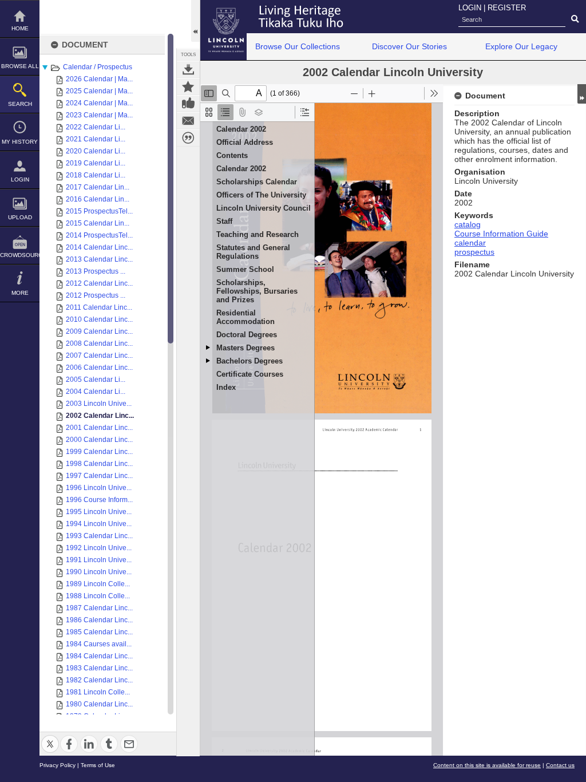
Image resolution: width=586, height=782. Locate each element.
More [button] (20, 293)
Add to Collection (188, 86)
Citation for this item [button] (188, 138)
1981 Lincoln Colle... (98, 692)
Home (20, 28)
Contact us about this (188, 120)
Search (20, 104)
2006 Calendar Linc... (99, 368)
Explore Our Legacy (521, 46)
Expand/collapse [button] (581, 94)
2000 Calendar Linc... (99, 440)
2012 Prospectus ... (95, 295)
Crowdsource (19, 255)
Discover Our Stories (409, 46)
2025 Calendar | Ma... (99, 91)
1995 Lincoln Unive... (99, 512)
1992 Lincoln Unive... (99, 548)
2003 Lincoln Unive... (99, 404)
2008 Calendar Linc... (99, 343)
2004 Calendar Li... (95, 392)
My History (20, 142)
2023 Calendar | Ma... (99, 115)
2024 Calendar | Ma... (99, 103)
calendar (470, 242)
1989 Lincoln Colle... (98, 584)
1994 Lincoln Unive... (99, 524)
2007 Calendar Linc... (99, 355)
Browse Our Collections (297, 46)
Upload (20, 217)
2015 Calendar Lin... (97, 223)
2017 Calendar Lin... (97, 187)
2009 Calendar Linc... (99, 331)
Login (20, 179)
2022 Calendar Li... (95, 127)
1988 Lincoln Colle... (98, 596)
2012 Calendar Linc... (99, 283)
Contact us (560, 765)
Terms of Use (98, 765)
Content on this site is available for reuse (487, 765)
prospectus (474, 251)
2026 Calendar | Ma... (99, 79)
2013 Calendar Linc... (99, 259)
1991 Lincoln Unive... (99, 560)
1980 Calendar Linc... (99, 704)
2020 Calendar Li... (95, 151)
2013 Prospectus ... (95, 271)
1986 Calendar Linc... (99, 620)
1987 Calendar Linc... (99, 608)
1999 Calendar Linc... (99, 452)
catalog (467, 224)
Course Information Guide (501, 233)
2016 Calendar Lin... (97, 199)
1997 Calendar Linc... (99, 476)
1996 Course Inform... (99, 500)
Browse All (20, 66)
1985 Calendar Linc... (99, 632)
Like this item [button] (188, 103)
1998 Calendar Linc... (99, 464)
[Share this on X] (50, 737)
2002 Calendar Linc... (100, 416)
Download (188, 69)
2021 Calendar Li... (95, 139)
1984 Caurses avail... (99, 644)
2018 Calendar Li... (95, 175)
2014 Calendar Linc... (99, 247)
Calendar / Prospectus (97, 67)
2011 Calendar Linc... (99, 307)
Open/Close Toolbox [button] (195, 21)
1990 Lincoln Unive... (99, 572)
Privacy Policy (57, 765)
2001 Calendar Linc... (99, 428)
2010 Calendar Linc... (99, 319)
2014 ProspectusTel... (99, 235)
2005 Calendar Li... (95, 380)
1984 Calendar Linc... (99, 656)
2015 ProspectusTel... (99, 211)
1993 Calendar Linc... (99, 536)
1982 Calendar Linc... (99, 680)
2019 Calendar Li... (95, 163)
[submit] (574, 19)
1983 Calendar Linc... (99, 668)
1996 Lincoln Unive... (99, 488)
